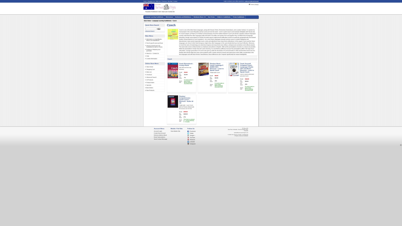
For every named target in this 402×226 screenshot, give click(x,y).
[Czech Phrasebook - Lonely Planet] (173, 78)
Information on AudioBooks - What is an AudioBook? (154, 40)
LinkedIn (192, 142)
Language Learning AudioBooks (154, 17)
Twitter (192, 133)
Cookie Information (151, 58)
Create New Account (160, 133)
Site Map (170, 1)
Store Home (147, 20)
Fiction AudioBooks (238, 17)
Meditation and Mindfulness (183, 17)
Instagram (193, 144)
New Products (150, 90)
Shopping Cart (151, 1)
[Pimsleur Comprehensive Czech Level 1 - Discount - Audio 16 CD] (173, 107)
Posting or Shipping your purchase (153, 50)
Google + (192, 135)
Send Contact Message (160, 139)
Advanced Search (149, 31)
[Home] (159, 12)
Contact (175, 1)
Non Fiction (211, 17)
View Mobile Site (175, 131)
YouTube (192, 137)
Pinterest (192, 139)
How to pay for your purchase (154, 43)
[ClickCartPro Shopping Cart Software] (401, 145)
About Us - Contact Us (152, 53)
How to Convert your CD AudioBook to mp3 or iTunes (154, 46)
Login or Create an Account (252, 1)
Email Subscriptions (159, 137)
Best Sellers (149, 88)
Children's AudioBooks (224, 17)
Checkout (164, 1)
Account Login (158, 131)
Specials (148, 85)
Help (147, 56)
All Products (149, 80)
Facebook (193, 131)
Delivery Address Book (160, 135)
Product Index (150, 82)
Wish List (158, 1)
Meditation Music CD (200, 17)
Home (144, 1)
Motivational (169, 17)
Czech (175, 20)
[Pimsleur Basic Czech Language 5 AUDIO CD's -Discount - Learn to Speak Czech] (203, 75)
